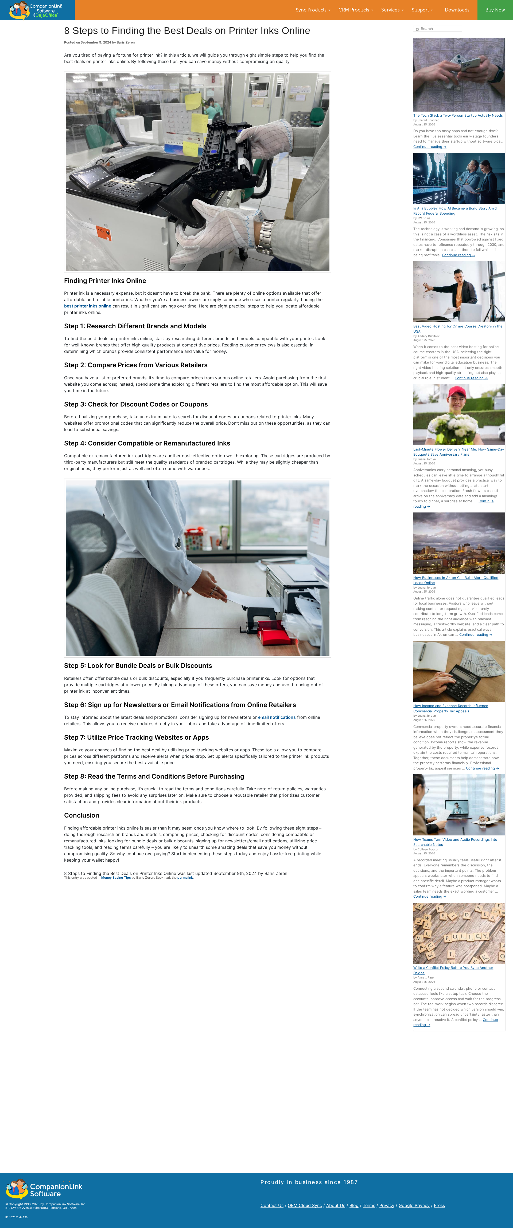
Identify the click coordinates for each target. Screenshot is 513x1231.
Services (391, 10)
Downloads (457, 10)
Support (421, 10)
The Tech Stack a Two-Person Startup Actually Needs (458, 115)
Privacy (386, 1205)
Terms (369, 1205)
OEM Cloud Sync (305, 1205)
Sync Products (312, 10)
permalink (185, 877)
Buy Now (495, 10)
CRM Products (355, 10)
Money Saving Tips (116, 877)
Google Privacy (414, 1205)
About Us (335, 1205)
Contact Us (272, 1205)
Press (439, 1205)
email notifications (277, 717)
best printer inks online (87, 306)
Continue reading (429, 146)
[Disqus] (197, 961)
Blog (354, 1205)
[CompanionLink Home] (37, 10)
